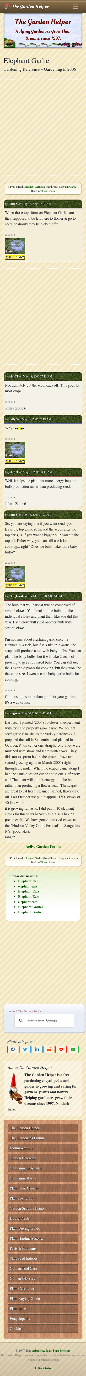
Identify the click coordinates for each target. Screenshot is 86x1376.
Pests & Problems (23, 1248)
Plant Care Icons (22, 1288)
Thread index (47, 191)
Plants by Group (22, 1198)
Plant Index (18, 1308)
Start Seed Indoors (24, 1258)
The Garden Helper (29, 6)
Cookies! (16, 1328)
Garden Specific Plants (27, 1208)
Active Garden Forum (43, 846)
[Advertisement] (43, 127)
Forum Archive (21, 1147)
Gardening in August (26, 1167)
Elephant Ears (28, 891)
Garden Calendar (23, 1157)
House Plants (20, 1218)
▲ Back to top (43, 1368)
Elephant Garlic (67, 186)
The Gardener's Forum (27, 1137)
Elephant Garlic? (33, 186)
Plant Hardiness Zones (27, 1238)
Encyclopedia (20, 1318)
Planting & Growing (25, 1187)
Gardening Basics (23, 1177)
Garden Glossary (22, 1278)
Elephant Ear (28, 880)
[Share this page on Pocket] (60, 1049)
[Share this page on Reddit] (48, 1049)
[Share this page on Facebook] (12, 1049)
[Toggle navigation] (75, 6)
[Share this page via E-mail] (73, 1049)
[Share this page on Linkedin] (37, 1049)
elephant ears (28, 886)
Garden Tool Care (23, 1268)
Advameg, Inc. (41, 1350)
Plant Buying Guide (25, 1228)
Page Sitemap (61, 1350)
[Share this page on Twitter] (24, 1049)
